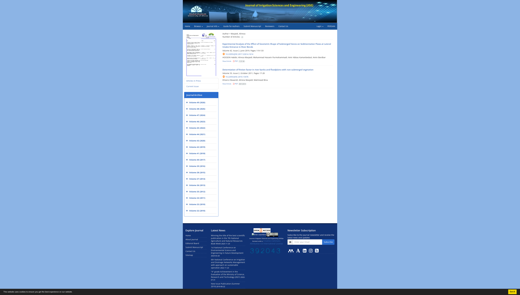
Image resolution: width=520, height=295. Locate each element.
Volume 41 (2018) (197, 153)
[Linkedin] (305, 250)
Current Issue (192, 86)
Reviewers (269, 26)
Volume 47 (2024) (197, 115)
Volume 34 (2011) (197, 198)
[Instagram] (311, 250)
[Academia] (298, 250)
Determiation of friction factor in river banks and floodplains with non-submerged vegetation (267, 69)
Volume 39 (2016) (197, 166)
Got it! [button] (512, 292)
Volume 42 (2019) (197, 147)
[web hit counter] (265, 250)
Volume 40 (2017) (197, 159)
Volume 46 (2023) (197, 121)
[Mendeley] (291, 250)
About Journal (192, 239)
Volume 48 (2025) (197, 109)
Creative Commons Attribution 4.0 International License (266, 242)
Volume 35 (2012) (197, 191)
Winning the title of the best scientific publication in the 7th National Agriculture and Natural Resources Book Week (228, 239)
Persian (331, 26)
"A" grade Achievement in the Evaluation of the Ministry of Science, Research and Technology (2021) (228, 274)
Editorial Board (192, 243)
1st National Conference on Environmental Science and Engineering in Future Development (227, 250)
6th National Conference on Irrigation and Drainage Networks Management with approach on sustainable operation (228, 263)
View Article (226, 61)
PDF (239, 61)
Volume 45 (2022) (197, 128)
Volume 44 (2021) (197, 134)
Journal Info (212, 26)
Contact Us (283, 26)
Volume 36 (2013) (197, 185)
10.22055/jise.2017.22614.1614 (239, 54)
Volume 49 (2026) (197, 102)
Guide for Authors (231, 26)
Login (319, 26)
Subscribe (328, 242)
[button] (73, 292)
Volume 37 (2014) (197, 179)
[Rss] (316, 250)
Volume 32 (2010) (197, 210)
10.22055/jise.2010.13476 (236, 76)
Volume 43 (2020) (197, 140)
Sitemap (189, 255)
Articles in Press (193, 81)
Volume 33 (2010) (197, 204)
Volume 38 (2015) (197, 172)
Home (187, 26)
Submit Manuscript (252, 26)
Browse (197, 26)
